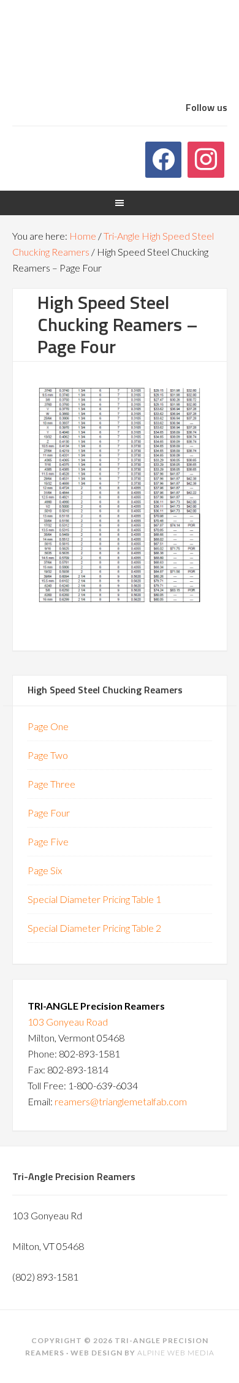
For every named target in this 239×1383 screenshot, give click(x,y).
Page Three (51, 784)
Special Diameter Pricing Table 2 (94, 928)
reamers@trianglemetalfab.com (121, 1101)
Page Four (49, 812)
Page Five (48, 841)
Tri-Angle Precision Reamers (119, 54)
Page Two (48, 755)
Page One (48, 726)
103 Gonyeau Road (68, 1021)
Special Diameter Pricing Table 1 (94, 899)
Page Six (45, 870)
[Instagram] (205, 160)
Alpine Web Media (175, 1352)
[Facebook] (163, 160)
